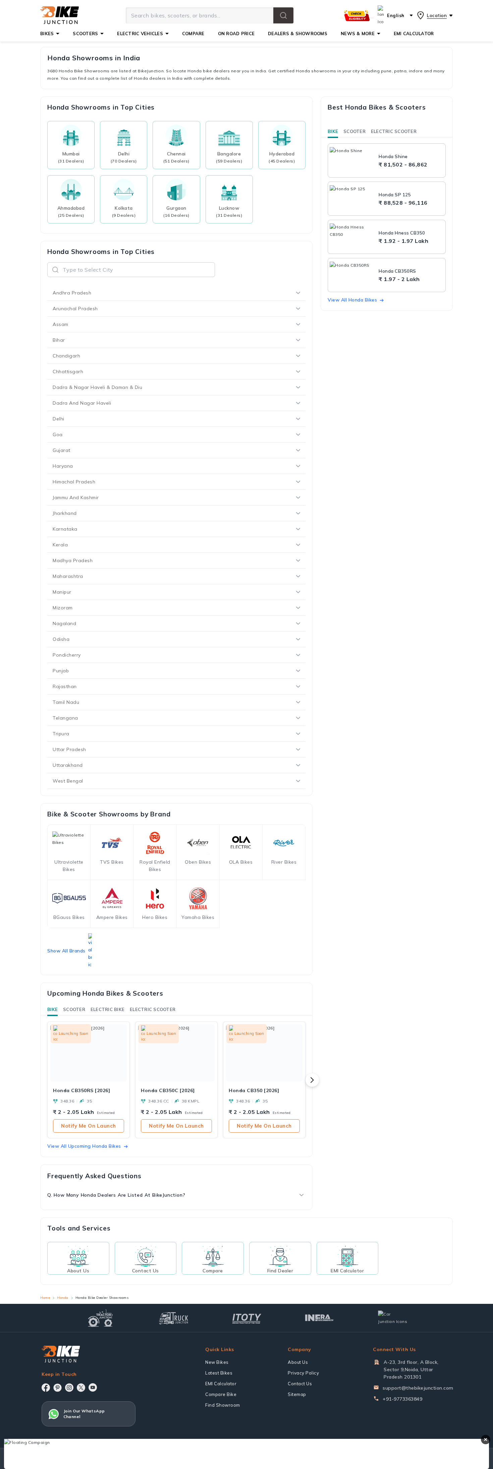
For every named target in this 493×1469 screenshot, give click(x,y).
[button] (283, 15)
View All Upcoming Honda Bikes (84, 1146)
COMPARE (193, 33)
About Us (298, 1362)
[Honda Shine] (352, 160)
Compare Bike (220, 1394)
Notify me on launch (88, 1126)
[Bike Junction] (59, 15)
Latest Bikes (218, 1373)
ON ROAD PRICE (236, 33)
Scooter (74, 1009)
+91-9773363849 (402, 1399)
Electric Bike (107, 1009)
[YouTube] (93, 1387)
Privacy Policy (303, 1373)
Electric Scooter (152, 1009)
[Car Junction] (392, 1318)
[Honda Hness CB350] (352, 236)
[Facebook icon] (46, 1387)
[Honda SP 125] (352, 198)
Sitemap (297, 1394)
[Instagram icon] (69, 1387)
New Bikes (217, 1362)
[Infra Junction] (319, 1318)
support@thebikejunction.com (418, 1388)
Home (45, 1297)
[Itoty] (246, 1318)
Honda (62, 1297)
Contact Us (300, 1383)
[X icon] (81, 1387)
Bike (52, 1009)
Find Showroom (222, 1405)
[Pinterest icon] (57, 1387)
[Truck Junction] (173, 1318)
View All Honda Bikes (352, 300)
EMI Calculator (220, 1383)
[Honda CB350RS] (352, 275)
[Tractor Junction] (100, 1318)
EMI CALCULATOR (414, 33)
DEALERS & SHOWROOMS (297, 33)
